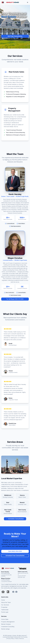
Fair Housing (24, 637)
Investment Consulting (7, 626)
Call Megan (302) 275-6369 (15, 299)
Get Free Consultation (15, 36)
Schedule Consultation (16, 519)
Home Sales (4, 619)
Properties (4, 607)
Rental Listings (5, 629)
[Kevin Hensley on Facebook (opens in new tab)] (13, 592)
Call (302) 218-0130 (15, 551)
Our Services (5, 605)
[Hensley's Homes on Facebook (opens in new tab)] (16, 592)
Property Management (7, 621)
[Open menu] (27, 2)
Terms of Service (19, 638)
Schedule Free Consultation (15, 555)
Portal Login (4, 612)
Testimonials (4, 609)
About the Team (6, 602)
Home (3, 600)
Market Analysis (6, 624)
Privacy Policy (10, 638)
